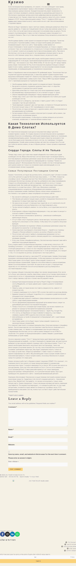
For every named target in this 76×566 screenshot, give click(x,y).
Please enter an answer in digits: (20, 458)
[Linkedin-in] (12, 534)
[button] (48, 4)
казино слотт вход (15, 21)
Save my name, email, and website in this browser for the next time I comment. (37, 454)
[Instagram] (7, 534)
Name (11, 429)
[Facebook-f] (2, 534)
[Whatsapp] (17, 534)
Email (10, 437)
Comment (12, 407)
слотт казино (18, 395)
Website (11, 444)
